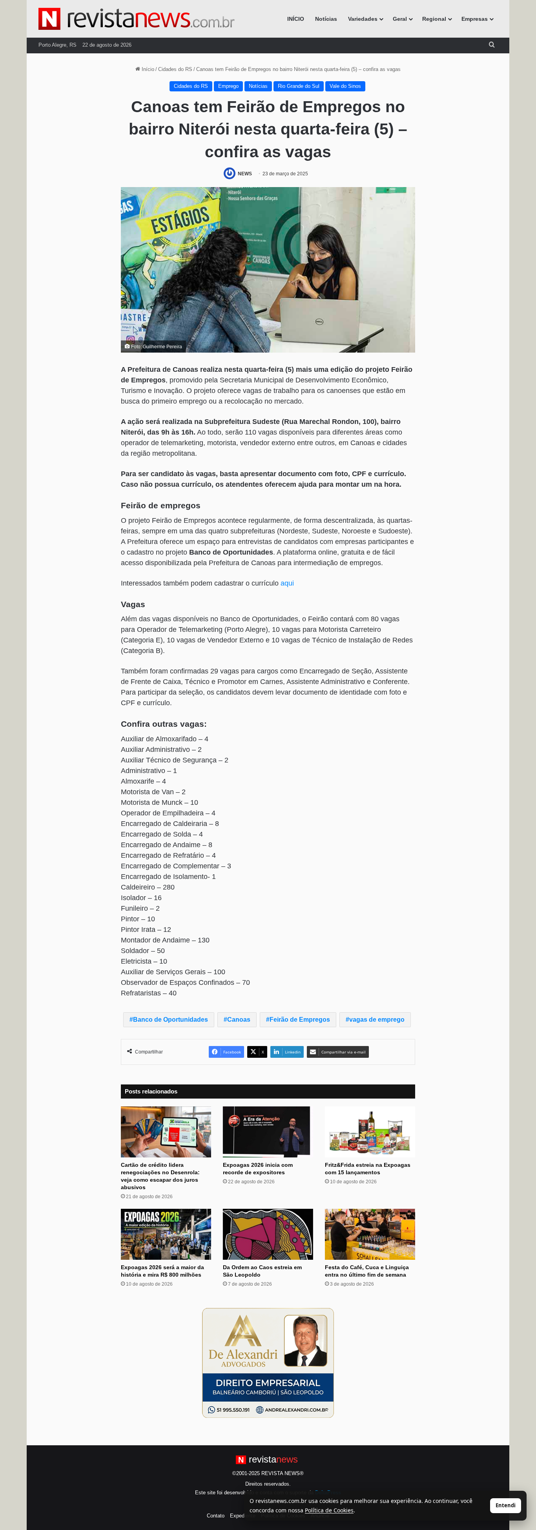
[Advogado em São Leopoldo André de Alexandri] (268, 1362)
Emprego (228, 86)
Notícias (326, 19)
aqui (287, 583)
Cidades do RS (175, 69)
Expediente (242, 1516)
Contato (215, 1516)
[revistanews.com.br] (136, 19)
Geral (400, 19)
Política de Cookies (329, 1510)
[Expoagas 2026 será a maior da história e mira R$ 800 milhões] (166, 1234)
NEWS (245, 173)
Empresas (474, 19)
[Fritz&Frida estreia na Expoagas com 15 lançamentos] (370, 1131)
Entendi (506, 1505)
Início (147, 69)
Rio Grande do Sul (298, 86)
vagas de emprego (377, 1019)
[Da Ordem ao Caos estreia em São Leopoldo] (268, 1234)
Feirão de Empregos (300, 1019)
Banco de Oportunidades (170, 1019)
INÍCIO (295, 19)
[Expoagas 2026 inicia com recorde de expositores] (268, 1131)
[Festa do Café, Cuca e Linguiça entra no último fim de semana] (370, 1234)
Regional (434, 19)
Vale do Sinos (345, 86)
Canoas (238, 1019)
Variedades (362, 19)
